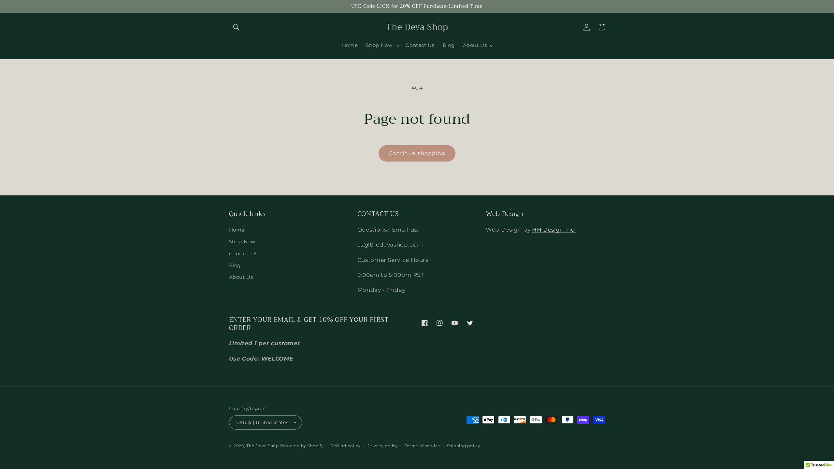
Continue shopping (417, 153)
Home (237, 230)
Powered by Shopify (302, 446)
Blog (235, 265)
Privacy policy (382, 446)
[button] (236, 27)
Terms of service (422, 446)
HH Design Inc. (554, 229)
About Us (241, 277)
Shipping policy (464, 446)
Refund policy (345, 446)
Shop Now (242, 242)
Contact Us (243, 253)
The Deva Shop (262, 446)
